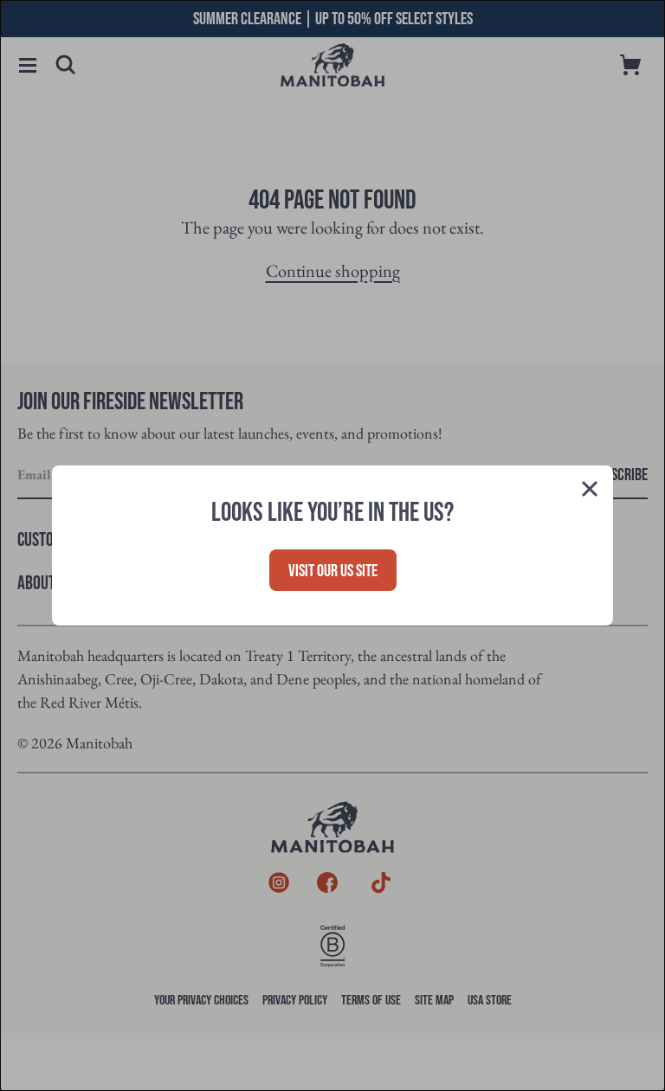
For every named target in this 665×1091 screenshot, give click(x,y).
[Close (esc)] (589, 491)
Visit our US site (333, 571)
